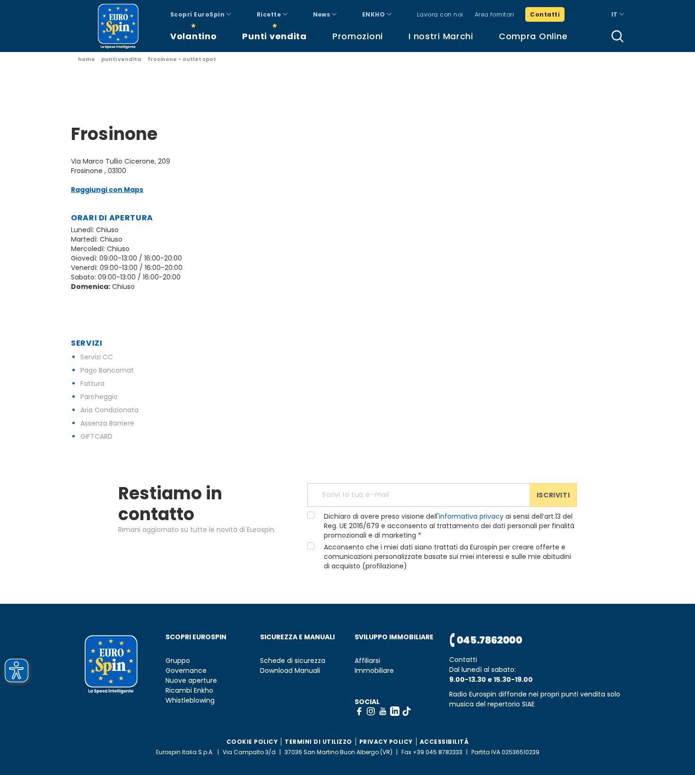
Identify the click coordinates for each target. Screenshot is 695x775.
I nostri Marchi (440, 36)
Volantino (193, 36)
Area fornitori (494, 14)
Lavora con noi (440, 14)
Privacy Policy (386, 742)
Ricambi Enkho (189, 691)
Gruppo (177, 661)
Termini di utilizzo (318, 742)
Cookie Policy (252, 742)
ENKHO (374, 14)
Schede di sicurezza (292, 661)
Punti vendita (274, 36)
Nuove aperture (191, 681)
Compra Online (533, 36)
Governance (186, 671)
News (322, 14)
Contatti (545, 14)
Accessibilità (444, 742)
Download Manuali (290, 671)
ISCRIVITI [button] (553, 495)
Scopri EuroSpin (198, 14)
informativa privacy (471, 516)
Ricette (270, 14)
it (615, 14)
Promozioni (357, 36)
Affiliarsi (367, 661)
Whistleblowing (190, 701)
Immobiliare (374, 671)
